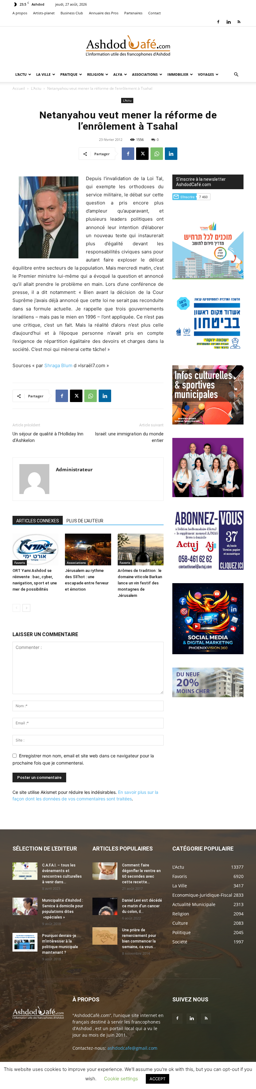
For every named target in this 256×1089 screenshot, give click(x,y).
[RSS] (239, 21)
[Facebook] (218, 21)
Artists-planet (44, 13)
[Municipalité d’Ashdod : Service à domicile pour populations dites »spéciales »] (24, 906)
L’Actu (21, 74)
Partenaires (133, 13)
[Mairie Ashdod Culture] (208, 423)
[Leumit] (208, 495)
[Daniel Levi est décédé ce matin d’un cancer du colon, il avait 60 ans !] (104, 906)
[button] (236, 75)
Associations (145, 74)
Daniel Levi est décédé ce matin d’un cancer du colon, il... (142, 906)
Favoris (19, 562)
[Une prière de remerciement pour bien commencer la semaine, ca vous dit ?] (104, 936)
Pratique (68, 74)
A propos (19, 13)
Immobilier (177, 74)
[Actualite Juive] (208, 568)
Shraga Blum (58, 365)
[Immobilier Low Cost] (208, 695)
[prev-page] (16, 608)
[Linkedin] (228, 21)
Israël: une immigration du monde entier (129, 437)
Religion (95, 74)
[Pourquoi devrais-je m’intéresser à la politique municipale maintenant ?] (24, 942)
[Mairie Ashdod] (208, 350)
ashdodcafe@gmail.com (132, 1048)
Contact (154, 13)
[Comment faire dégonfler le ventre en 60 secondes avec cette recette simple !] (104, 871)
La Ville (43, 74)
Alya (117, 74)
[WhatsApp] (156, 153)
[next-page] (26, 608)
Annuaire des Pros (103, 13)
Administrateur (74, 469)
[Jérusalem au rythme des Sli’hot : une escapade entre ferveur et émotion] (88, 549)
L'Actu (36, 88)
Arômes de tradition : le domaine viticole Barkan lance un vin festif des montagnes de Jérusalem (140, 583)
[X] (142, 153)
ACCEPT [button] (157, 1078)
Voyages (206, 74)
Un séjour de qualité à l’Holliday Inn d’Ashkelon (47, 437)
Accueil (18, 88)
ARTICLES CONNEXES (37, 520)
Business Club (72, 13)
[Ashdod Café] (128, 47)
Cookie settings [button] (121, 1079)
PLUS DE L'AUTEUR (84, 520)
